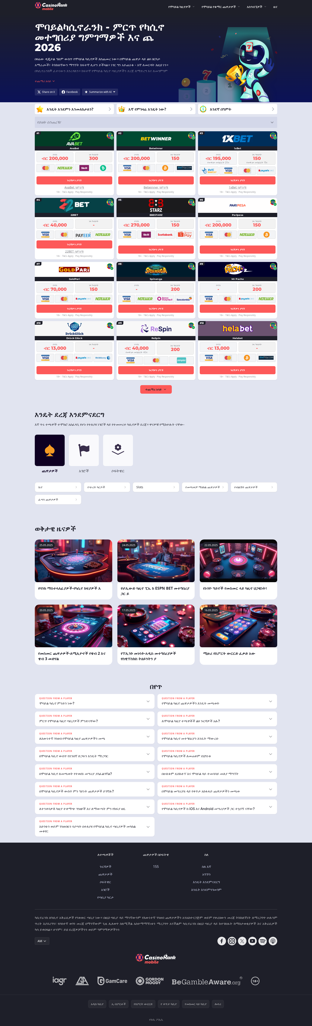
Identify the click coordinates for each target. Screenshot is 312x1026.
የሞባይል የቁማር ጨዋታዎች (219, 6)
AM (40, 941)
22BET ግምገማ (74, 251)
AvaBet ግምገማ (74, 187)
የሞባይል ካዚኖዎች (179, 6)
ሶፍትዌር (105, 882)
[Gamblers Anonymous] (82, 981)
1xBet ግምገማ (237, 187)
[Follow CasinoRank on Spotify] (262, 941)
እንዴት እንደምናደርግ (206, 882)
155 (156, 866)
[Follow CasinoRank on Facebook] (221, 941)
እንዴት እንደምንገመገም (206, 889)
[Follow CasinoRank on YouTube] (252, 941)
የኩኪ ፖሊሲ (156, 1019)
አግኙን (206, 874)
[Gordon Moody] (149, 981)
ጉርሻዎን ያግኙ (74, 180)
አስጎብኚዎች (254, 6)
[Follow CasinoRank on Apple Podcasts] (273, 941)
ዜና (275, 6)
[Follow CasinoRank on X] (242, 941)
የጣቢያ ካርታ (105, 897)
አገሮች (105, 889)
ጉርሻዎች (105, 866)
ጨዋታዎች (105, 874)
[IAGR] (60, 981)
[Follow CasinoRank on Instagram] (232, 941)
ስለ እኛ (206, 866)
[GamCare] (112, 981)
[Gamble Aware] (207, 981)
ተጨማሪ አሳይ (153, 389)
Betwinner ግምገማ (156, 187)
